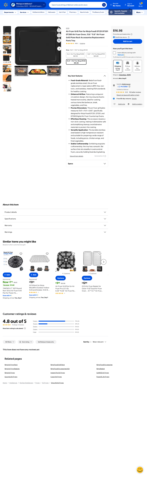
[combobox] (78, 5)
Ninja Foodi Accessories (104, 365)
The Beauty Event (98, 12)
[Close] (42, 12)
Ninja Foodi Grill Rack (58, 365)
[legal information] (131, 34)
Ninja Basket (100, 369)
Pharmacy (72, 12)
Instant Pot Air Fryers (58, 373)
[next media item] (59, 49)
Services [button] (23, 12)
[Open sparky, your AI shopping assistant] (139, 469)
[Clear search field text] (98, 5)
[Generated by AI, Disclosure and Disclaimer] (105, 156)
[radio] (75, 55)
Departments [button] (9, 12)
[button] (115, 5)
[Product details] (105, 212)
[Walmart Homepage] (6, 5)
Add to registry (137, 104)
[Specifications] (105, 219)
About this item (11, 204)
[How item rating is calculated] (25, 328)
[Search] (104, 5)
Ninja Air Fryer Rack (11, 365)
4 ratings (82, 43)
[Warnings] (105, 232)
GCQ (67, 28)
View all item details (76, 156)
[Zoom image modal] (59, 40)
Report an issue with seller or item (128, 95)
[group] (75, 43)
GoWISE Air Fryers (102, 373)
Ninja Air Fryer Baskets (12, 369)
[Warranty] (105, 225)
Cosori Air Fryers (56, 377)
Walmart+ (121, 12)
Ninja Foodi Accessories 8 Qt (60, 369)
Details (134, 98)
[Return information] (128, 37)
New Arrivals (84, 12)
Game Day (111, 12)
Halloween (51, 12)
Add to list (121, 104)
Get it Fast (62, 12)
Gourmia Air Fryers (11, 377)
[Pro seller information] (129, 86)
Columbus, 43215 (125, 75)
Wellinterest (126, 84)
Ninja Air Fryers (10, 373)
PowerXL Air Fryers (102, 377)
